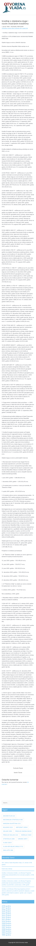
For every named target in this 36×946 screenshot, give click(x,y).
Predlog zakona (23, 831)
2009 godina (6, 923)
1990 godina (6, 935)
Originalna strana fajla (8, 28)
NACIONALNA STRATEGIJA (13, 819)
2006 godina (6, 929)
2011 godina (6, 919)
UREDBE (22, 839)
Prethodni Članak (18, 768)
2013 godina (6, 916)
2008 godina (6, 925)
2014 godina (6, 914)
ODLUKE (7, 831)
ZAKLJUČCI (8, 850)
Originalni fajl (17, 28)
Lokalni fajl (25, 28)
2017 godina (6, 908)
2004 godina (6, 933)
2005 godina (6, 931)
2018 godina (6, 906)
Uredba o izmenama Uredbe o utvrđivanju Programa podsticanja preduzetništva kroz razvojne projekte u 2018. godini (18, 874)
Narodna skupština (12, 823)
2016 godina (6, 910)
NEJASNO (14, 26)
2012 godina (6, 917)
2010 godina (6, 921)
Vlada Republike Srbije (13, 846)
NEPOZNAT (20, 26)
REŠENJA (26, 835)
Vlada (7, 842)
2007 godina (6, 927)
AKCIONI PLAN (9, 816)
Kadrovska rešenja (7, 868)
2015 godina (6, 912)
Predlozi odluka (10, 835)
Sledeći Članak (18, 772)
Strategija (9, 839)
